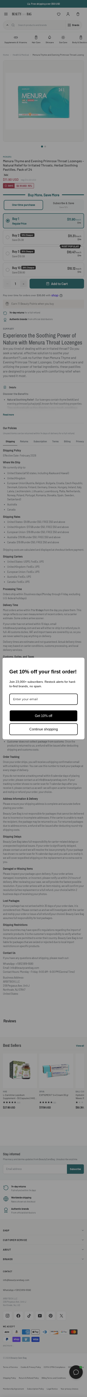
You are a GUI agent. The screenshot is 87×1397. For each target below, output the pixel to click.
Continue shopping (43, 729)
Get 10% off (43, 716)
